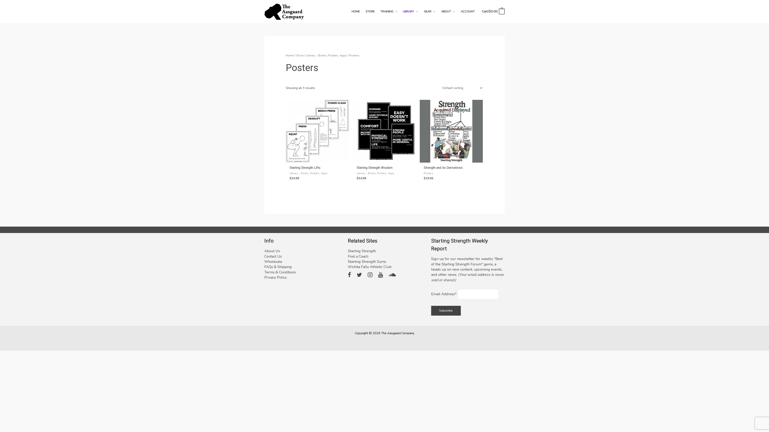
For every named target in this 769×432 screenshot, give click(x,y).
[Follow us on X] (359, 275)
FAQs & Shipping (278, 266)
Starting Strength (362, 251)
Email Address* (444, 294)
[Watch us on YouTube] (380, 275)
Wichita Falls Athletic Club (370, 266)
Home (290, 55)
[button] (395, 11)
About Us (272, 251)
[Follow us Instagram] (370, 275)
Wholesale (273, 261)
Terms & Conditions (280, 272)
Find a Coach (358, 256)
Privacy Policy (275, 277)
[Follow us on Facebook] (349, 275)
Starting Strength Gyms (367, 261)
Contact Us (273, 256)
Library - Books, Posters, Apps (326, 55)
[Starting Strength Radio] (392, 275)
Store (300, 55)
